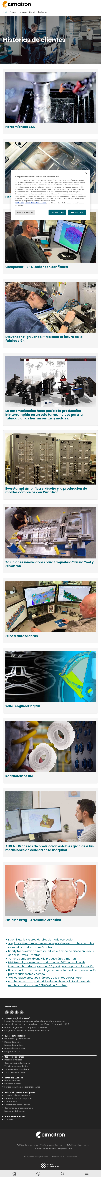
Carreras (8, 1119)
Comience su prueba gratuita (18, 1108)
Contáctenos (10, 1101)
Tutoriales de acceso (14, 1072)
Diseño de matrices (13, 1045)
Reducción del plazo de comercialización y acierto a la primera (34, 1021)
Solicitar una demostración (17, 1104)
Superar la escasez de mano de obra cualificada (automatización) (36, 1024)
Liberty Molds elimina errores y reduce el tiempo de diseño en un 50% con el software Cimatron (51, 953)
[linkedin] (22, 1012)
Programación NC (12, 1051)
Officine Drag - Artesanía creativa (33, 920)
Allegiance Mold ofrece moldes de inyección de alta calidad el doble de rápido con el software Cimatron (51, 945)
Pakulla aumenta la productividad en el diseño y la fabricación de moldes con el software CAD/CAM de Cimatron (49, 983)
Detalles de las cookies (78, 1145)
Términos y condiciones (45, 1148)
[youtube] (7, 1012)
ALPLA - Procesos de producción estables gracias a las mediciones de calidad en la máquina (49, 848)
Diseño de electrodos (14, 1048)
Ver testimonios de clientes (17, 1069)
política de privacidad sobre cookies (30, 203)
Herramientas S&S (20, 127)
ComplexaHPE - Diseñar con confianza (36, 267)
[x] (12, 1012)
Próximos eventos (12, 1083)
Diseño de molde (12, 1042)
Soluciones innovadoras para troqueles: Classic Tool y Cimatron (49, 564)
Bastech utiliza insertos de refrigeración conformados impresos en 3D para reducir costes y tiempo (52, 972)
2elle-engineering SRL (23, 706)
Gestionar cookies (24, 212)
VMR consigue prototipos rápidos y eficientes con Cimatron (45, 978)
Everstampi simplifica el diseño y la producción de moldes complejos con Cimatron (46, 490)
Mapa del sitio (65, 1148)
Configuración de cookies (52, 1145)
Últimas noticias (12, 1080)
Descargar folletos (13, 1059)
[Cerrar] (86, 173)
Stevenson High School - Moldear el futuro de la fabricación (44, 339)
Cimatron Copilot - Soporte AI (18, 1098)
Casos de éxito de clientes (17, 1063)
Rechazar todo (57, 212)
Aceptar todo (77, 212)
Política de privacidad (27, 1145)
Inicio (6, 12)
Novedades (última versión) (17, 1038)
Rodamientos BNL (19, 776)
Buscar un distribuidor (14, 1111)
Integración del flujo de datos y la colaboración (27, 1030)
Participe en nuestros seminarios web (22, 1087)
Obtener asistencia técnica (17, 1095)
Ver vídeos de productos (16, 1066)
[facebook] (17, 1012)
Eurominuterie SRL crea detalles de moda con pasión (41, 939)
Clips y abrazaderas (21, 636)
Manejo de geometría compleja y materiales (25, 1027)
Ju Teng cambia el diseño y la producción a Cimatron (42, 958)
